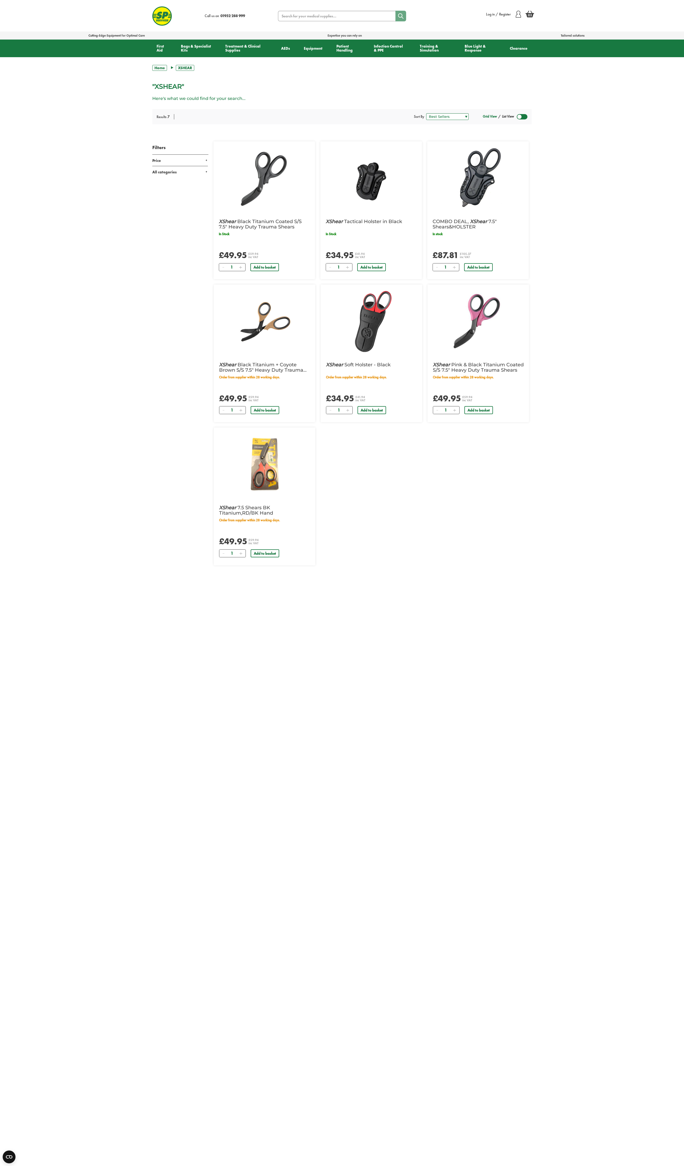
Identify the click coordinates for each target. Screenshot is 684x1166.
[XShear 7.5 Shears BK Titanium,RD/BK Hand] (264, 464)
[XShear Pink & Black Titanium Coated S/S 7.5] (478, 321)
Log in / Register (498, 14)
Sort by (419, 116)
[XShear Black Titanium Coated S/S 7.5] (264, 178)
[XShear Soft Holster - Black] (371, 321)
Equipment (313, 48)
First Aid (160, 48)
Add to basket (265, 267)
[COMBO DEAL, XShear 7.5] (478, 178)
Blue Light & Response (475, 48)
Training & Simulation (429, 48)
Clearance (518, 48)
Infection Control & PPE (388, 48)
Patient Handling (344, 48)
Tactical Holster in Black (364, 221)
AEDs (285, 48)
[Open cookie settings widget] (9, 1157)
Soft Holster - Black (358, 364)
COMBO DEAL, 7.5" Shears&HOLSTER (465, 224)
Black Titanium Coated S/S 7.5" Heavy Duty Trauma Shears (260, 224)
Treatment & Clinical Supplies (243, 48)
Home (159, 67)
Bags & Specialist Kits (196, 48)
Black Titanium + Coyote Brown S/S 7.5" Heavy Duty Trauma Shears (261, 367)
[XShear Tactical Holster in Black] (371, 178)
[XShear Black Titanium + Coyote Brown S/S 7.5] (264, 321)
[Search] (400, 16)
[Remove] (223, 267)
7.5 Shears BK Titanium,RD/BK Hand (246, 510)
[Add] (240, 267)
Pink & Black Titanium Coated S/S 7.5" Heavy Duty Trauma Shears (478, 367)
